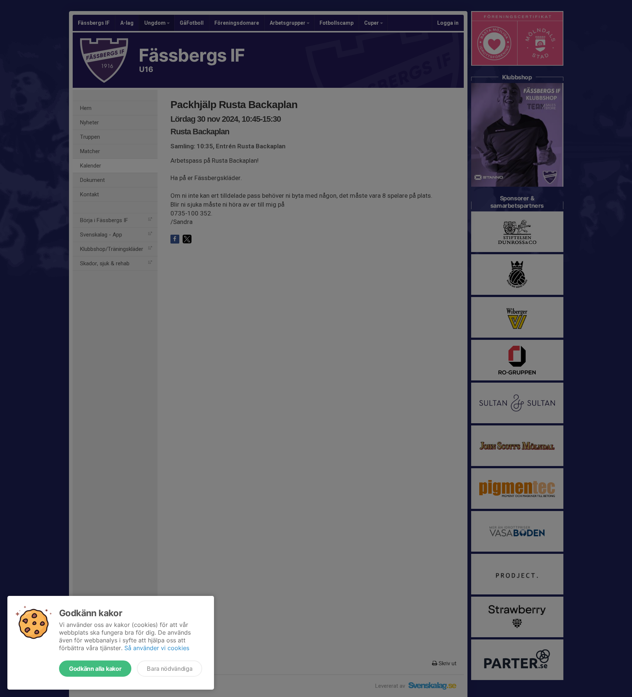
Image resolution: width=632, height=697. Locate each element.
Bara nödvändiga (169, 668)
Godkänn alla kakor (95, 668)
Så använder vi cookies (156, 648)
